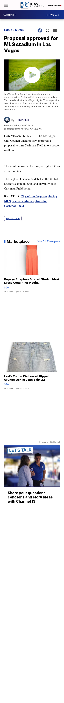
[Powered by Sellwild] (55, 442)
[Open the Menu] (6, 5)
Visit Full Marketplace (49, 241)
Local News (14, 30)
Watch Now (54, 5)
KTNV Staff (22, 120)
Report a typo (13, 218)
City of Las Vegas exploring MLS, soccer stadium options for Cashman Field (30, 201)
